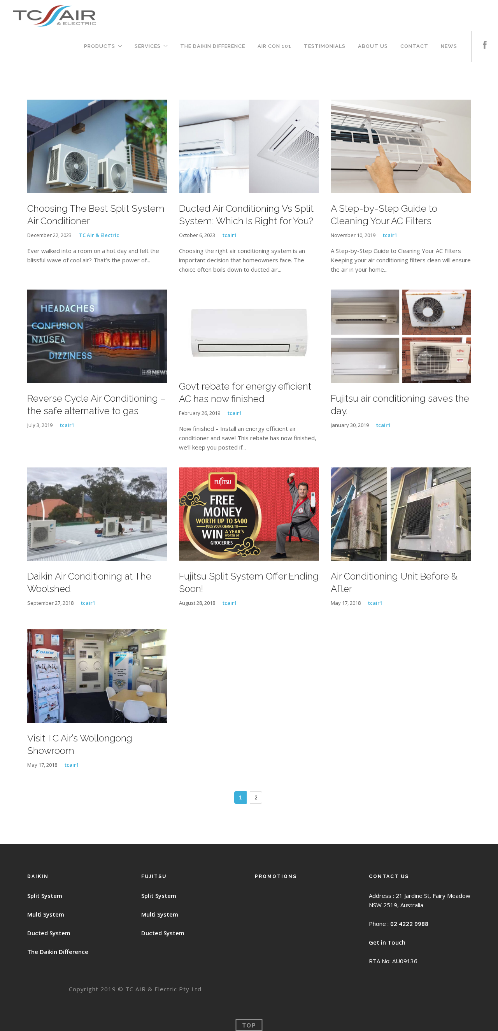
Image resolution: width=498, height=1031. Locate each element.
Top (249, 1025)
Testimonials (324, 46)
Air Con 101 (274, 46)
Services (148, 46)
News (449, 46)
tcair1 (230, 235)
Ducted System (48, 933)
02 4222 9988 (409, 923)
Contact (414, 46)
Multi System (45, 914)
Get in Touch (387, 942)
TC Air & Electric (99, 235)
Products (99, 46)
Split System (44, 895)
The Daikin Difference (212, 46)
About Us (373, 46)
